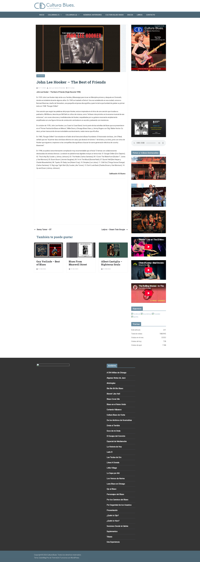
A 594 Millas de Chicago (116, 373)
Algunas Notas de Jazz (116, 378)
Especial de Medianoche (117, 441)
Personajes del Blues (115, 494)
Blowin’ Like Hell (113, 394)
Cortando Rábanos (114, 409)
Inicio (41, 15)
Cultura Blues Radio (114, 15)
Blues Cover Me (113, 399)
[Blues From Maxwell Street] (80, 244)
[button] (60, 14)
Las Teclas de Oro (114, 457)
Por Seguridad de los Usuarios (119, 505)
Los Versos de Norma (116, 478)
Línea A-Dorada (113, 462)
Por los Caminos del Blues (117, 500)
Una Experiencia (113, 542)
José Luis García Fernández (57, 88)
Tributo (109, 537)
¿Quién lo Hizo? (113, 521)
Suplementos (112, 531)
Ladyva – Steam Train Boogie (113, 229)
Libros (139, 15)
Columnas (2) (71, 15)
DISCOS (130, 15)
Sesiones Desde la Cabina (117, 526)
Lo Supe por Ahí (113, 473)
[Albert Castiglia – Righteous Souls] (113, 244)
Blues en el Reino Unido (116, 404)
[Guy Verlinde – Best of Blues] (48, 244)
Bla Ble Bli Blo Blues (115, 388)
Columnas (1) (53, 15)
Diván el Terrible (113, 425)
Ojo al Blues (111, 489)
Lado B (109, 452)
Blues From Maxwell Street (78, 263)
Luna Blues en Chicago (116, 484)
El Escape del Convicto (116, 436)
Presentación (112, 510)
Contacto (150, 15)
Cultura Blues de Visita (116, 415)
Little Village (112, 468)
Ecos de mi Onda (113, 431)
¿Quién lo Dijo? (113, 515)
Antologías (40, 75)
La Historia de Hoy (114, 447)
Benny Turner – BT (44, 229)
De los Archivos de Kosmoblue (119, 420)
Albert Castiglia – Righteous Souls (111, 263)
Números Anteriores (92, 15)
